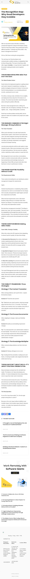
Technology (4, 8)
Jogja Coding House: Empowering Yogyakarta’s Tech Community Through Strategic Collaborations (12, 512)
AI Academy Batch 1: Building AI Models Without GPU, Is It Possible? (12, 506)
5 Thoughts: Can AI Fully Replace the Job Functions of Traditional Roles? (15, 423)
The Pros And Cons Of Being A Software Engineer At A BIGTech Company (14, 435)
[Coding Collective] (15, 2)
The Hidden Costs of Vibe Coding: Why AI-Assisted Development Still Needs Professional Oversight (13, 520)
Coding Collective (8, 22)
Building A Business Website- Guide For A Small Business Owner (15, 447)
